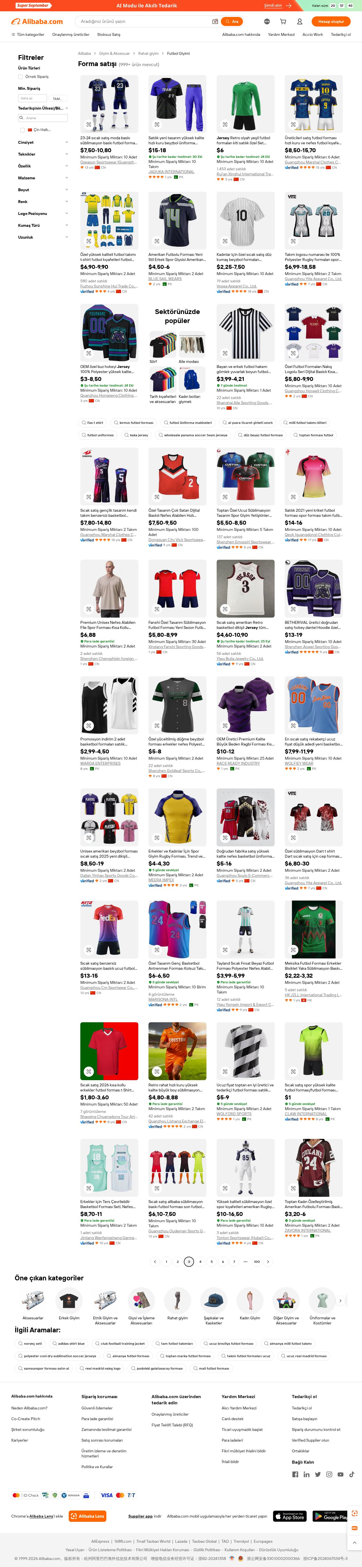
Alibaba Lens (41, 1516)
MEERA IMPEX (161, 880)
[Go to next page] (268, 1262)
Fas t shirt (95, 423)
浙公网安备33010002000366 (273, 1558)
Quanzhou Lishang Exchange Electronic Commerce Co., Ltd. (177, 1121)
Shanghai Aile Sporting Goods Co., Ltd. (246, 402)
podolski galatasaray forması (160, 1368)
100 (257, 1262)
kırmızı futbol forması (136, 423)
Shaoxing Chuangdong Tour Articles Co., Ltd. (109, 1116)
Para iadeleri (232, 1440)
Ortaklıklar (300, 1451)
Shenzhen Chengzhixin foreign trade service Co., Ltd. (109, 658)
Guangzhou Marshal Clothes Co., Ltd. (314, 162)
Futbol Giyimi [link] (178, 53)
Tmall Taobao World (153, 1541)
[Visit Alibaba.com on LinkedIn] (306, 1474)
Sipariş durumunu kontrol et (316, 1429)
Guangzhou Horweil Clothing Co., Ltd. (314, 391)
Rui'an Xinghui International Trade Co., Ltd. (246, 174)
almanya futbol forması (131, 1356)
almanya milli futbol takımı (291, 1344)
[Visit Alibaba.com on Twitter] (317, 1474)
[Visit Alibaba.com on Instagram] (329, 1474)
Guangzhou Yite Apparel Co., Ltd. (313, 278)
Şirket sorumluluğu (27, 1429)
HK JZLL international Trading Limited (314, 995)
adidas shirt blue (71, 1344)
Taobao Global (204, 1541)
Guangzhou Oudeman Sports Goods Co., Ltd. (177, 1231)
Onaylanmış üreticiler (170, 1414)
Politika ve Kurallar (97, 1466)
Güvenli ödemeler (97, 1408)
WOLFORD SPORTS (234, 1113)
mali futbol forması (214, 1368)
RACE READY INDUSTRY (238, 763)
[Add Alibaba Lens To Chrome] (87, 1516)
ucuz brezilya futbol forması (231, 1344)
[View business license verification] (232, 1558)
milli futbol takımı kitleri (307, 423)
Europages (263, 1541)
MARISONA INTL (163, 999)
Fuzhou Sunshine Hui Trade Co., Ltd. (109, 286)
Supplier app (140, 1516)
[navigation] (43, 658)
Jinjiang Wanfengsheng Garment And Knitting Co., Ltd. (109, 1237)
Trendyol (241, 1541)
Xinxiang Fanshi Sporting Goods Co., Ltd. (177, 646)
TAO (225, 1541)
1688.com (123, 1541)
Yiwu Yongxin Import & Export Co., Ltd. (246, 1004)
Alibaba (84, 53)
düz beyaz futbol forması (263, 435)
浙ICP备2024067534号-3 (325, 1558)
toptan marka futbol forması (188, 1356)
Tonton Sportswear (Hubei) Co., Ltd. (246, 1237)
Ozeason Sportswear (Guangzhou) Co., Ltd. (109, 162)
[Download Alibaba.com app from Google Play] (332, 1516)
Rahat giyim (148, 53)
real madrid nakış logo (102, 1368)
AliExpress (100, 1541)
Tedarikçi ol (302, 1408)
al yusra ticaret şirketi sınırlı (250, 423)
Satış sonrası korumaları (102, 1440)
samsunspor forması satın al (46, 1368)
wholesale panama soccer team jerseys (195, 435)
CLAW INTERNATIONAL (306, 1113)
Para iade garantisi (97, 1418)
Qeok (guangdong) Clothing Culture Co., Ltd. (314, 534)
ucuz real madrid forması (307, 1356)
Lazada (181, 1541)
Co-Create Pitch (25, 1418)
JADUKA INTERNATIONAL (171, 171)
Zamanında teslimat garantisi (106, 1429)
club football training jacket (123, 1344)
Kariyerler (19, 1440)
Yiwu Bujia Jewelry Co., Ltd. (240, 658)
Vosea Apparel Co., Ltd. (237, 286)
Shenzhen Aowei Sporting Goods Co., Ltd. (314, 646)
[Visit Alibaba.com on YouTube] (340, 1474)
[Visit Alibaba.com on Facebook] (295, 1474)
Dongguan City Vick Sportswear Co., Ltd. (177, 539)
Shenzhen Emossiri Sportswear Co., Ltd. (246, 542)
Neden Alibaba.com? (29, 1408)
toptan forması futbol (316, 435)
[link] (354, 1513)
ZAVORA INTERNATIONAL (308, 1230)
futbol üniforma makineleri (191, 423)
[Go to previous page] (155, 1262)
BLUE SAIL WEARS (165, 278)
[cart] (284, 22)
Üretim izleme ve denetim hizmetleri (103, 1453)
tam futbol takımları (177, 1344)
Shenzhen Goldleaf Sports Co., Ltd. (177, 770)
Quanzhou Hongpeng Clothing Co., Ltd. (109, 395)
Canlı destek (233, 1418)
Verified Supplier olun (310, 1440)
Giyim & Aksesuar (114, 53)
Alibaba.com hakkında (32, 1396)
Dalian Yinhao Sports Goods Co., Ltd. (109, 875)
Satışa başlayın (304, 1418)
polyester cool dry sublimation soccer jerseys (60, 1356)
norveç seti (33, 1344)
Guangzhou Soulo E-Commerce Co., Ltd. (246, 875)
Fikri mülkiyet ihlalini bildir (244, 1451)
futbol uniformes (100, 435)
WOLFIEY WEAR (299, 763)
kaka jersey (139, 435)
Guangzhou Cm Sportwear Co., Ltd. (109, 987)
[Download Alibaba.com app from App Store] (290, 1516)
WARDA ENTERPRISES (100, 763)
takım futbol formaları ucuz (248, 1356)
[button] (215, 21)
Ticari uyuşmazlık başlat (242, 1429)
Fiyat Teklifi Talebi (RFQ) (172, 1425)
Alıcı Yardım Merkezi (239, 1408)
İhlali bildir (230, 1461)
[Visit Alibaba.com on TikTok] (351, 1474)
